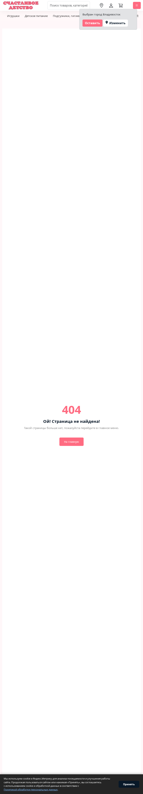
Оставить (92, 23)
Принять (129, 784)
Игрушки (13, 16)
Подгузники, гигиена (67, 16)
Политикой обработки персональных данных (31, 789)
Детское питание (36, 16)
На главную (71, 441)
